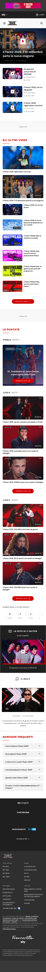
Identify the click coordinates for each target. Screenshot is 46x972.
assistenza (6, 921)
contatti (14, 921)
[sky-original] (23, 942)
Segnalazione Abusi (9, 929)
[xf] (13, 23)
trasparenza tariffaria (29, 920)
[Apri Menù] (4, 23)
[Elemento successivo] (42, 614)
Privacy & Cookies (18, 918)
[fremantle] (23, 937)
